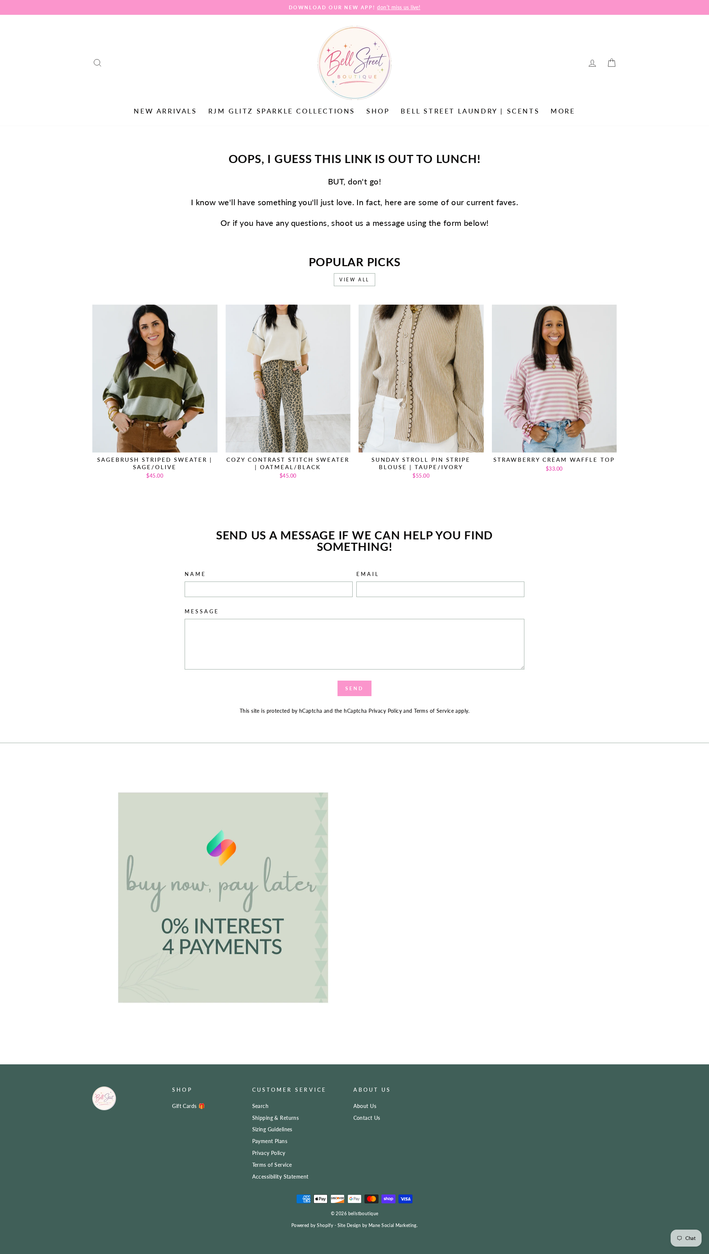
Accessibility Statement (280, 1176)
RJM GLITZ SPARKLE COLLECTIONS (281, 111)
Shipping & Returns (275, 1118)
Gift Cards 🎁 (188, 1106)
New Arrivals (165, 111)
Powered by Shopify (312, 1225)
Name (195, 574)
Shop (378, 111)
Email (367, 574)
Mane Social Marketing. (393, 1225)
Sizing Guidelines (272, 1129)
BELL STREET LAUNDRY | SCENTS (470, 111)
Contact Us (366, 1118)
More (563, 111)
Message (202, 611)
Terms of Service (434, 711)
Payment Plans (270, 1141)
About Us (364, 1106)
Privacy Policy (385, 711)
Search (260, 1106)
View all (354, 279)
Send (354, 688)
